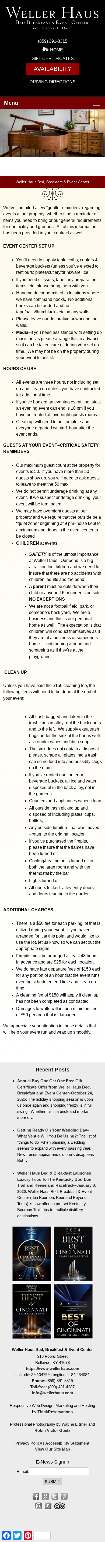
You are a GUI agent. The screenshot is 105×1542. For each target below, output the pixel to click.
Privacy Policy (28, 1443)
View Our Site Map (52, 1449)
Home (56, 50)
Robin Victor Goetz (52, 1430)
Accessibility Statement (67, 1443)
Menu (11, 103)
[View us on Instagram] (38, 1505)
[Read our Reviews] (45, 1496)
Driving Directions (53, 82)
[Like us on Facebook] (36, 1496)
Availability (53, 68)
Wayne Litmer (74, 1424)
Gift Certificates (53, 58)
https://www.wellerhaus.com (52, 1368)
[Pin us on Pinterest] (64, 1496)
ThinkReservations (55, 1411)
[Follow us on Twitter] (54, 1496)
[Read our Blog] (48, 1505)
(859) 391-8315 (52, 41)
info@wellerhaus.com (52, 1392)
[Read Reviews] (59, 1505)
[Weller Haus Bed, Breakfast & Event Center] (52, 31)
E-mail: (22, 1471)
